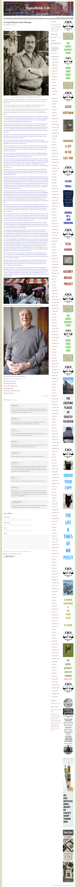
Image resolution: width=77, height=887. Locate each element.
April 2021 (54, 288)
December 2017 (55, 404)
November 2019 (55, 337)
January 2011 (55, 647)
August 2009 (54, 696)
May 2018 (54, 390)
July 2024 (54, 174)
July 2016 (54, 454)
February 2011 (55, 644)
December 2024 (55, 159)
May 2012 (54, 600)
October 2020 (55, 305)
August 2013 (54, 556)
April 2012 (54, 603)
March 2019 (54, 360)
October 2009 (55, 690)
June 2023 (54, 212)
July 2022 (54, 244)
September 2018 (55, 378)
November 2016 (55, 442)
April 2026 (54, 112)
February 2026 (55, 118)
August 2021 (54, 276)
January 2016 (55, 471)
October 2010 (55, 655)
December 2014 (55, 509)
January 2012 (55, 612)
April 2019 (54, 358)
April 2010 (54, 673)
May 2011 (54, 635)
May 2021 (54, 285)
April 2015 (54, 498)
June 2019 (54, 352)
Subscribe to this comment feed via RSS (13, 553)
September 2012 (55, 588)
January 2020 (55, 331)
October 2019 (55, 340)
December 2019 (55, 334)
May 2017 (54, 425)
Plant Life (54, 88)
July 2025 (54, 139)
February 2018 (55, 398)
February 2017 (55, 433)
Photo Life (54, 85)
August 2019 (54, 346)
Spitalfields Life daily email (55, 37)
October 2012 (55, 585)
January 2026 (55, 121)
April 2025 (54, 147)
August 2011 (54, 626)
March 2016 (54, 466)
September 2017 (55, 413)
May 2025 (54, 144)
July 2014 (54, 524)
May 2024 (54, 179)
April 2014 (54, 533)
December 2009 (55, 685)
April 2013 (54, 568)
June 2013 (54, 562)
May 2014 (54, 530)
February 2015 (55, 504)
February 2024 (55, 188)
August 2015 (54, 486)
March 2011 (54, 641)
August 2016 (54, 451)
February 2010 (55, 679)
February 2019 (55, 363)
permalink (21, 405)
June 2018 (54, 387)
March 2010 (54, 676)
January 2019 (55, 366)
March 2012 (54, 606)
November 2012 (55, 582)
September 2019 (55, 343)
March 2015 (54, 501)
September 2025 (55, 133)
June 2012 (54, 597)
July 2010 (54, 664)
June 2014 (54, 527)
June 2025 (54, 142)
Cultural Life (55, 68)
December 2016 (55, 439)
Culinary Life (55, 65)
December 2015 (55, 474)
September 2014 (55, 518)
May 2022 (54, 250)
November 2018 (55, 372)
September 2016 (55, 448)
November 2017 (55, 407)
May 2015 (54, 495)
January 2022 (55, 261)
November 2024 (55, 162)
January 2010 (55, 682)
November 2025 (55, 127)
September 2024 (55, 168)
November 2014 (55, 512)
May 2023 (54, 215)
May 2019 (54, 355)
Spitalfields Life (38, 7)
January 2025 (55, 156)
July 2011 (54, 629)
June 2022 (54, 247)
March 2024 (54, 185)
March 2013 (54, 571)
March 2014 (54, 536)
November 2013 (55, 547)
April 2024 (54, 182)
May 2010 (54, 670)
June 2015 (54, 492)
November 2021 (55, 267)
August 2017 (54, 416)
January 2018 (55, 401)
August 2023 (54, 206)
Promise (71, 17)
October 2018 (55, 375)
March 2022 (54, 255)
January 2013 (55, 577)
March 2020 (54, 325)
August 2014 (54, 521)
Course (63, 17)
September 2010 (55, 658)
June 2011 (54, 632)
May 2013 (54, 565)
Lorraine (13, 430)
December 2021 (55, 264)
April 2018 (54, 393)
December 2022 (55, 229)
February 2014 (55, 539)
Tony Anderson (15, 462)
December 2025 (55, 124)
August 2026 (54, 101)
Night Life (54, 79)
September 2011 (55, 623)
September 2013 (55, 553)
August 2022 (54, 241)
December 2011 (55, 614)
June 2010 (54, 667)
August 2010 (54, 661)
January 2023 (55, 226)
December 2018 (55, 369)
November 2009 (55, 687)
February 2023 (55, 223)
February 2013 (55, 574)
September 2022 (55, 238)
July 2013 (54, 559)
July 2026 (54, 104)
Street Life (54, 94)
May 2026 (54, 109)
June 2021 (54, 282)
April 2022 (54, 252)
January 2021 (55, 296)
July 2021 (54, 279)
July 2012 (54, 594)
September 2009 (55, 693)
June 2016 (54, 457)
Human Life (46, 395)
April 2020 (54, 323)
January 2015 (55, 506)
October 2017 (55, 410)
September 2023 (55, 203)
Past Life (54, 82)
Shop (67, 17)
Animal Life (54, 59)
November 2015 (55, 477)
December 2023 (55, 194)
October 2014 (55, 515)
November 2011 (55, 617)
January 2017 (55, 436)
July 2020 (54, 314)
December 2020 (55, 299)
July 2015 (54, 489)
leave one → (15, 400)
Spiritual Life (55, 91)
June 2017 (54, 422)
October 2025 (55, 130)
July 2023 (54, 209)
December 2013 (55, 544)
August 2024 (54, 171)
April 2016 (54, 463)
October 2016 (55, 445)
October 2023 (55, 200)
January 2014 (55, 542)
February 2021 (55, 293)
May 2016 (54, 460)
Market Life (54, 76)
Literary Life (55, 73)
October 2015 (55, 480)
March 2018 (54, 396)
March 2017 (54, 431)
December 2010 (55, 650)
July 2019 (54, 349)
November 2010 (55, 652)
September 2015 (55, 483)
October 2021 (55, 270)
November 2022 (55, 232)
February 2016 (55, 469)
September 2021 (55, 273)
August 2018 (54, 381)
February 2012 (55, 609)
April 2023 (54, 217)
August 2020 (54, 311)
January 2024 (55, 191)
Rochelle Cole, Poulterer (9, 393)
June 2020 (54, 317)
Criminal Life (55, 62)
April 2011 (54, 638)
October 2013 (55, 550)
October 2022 (55, 235)
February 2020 (55, 328)
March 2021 (54, 290)
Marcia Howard (15, 452)
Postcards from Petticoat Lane (10, 381)
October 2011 (55, 620)
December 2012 (55, 579)
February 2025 (55, 153)
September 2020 (55, 308)
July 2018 (54, 384)
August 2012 (54, 591)
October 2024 (55, 165)
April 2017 (54, 428)
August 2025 (54, 136)
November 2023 (55, 197)
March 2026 (54, 115)
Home (58, 17)
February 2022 (55, 258)
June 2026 (54, 106)
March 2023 (54, 220)
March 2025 (54, 150)
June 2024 (54, 177)
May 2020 (54, 320)
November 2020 (55, 302)
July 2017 (54, 419)
